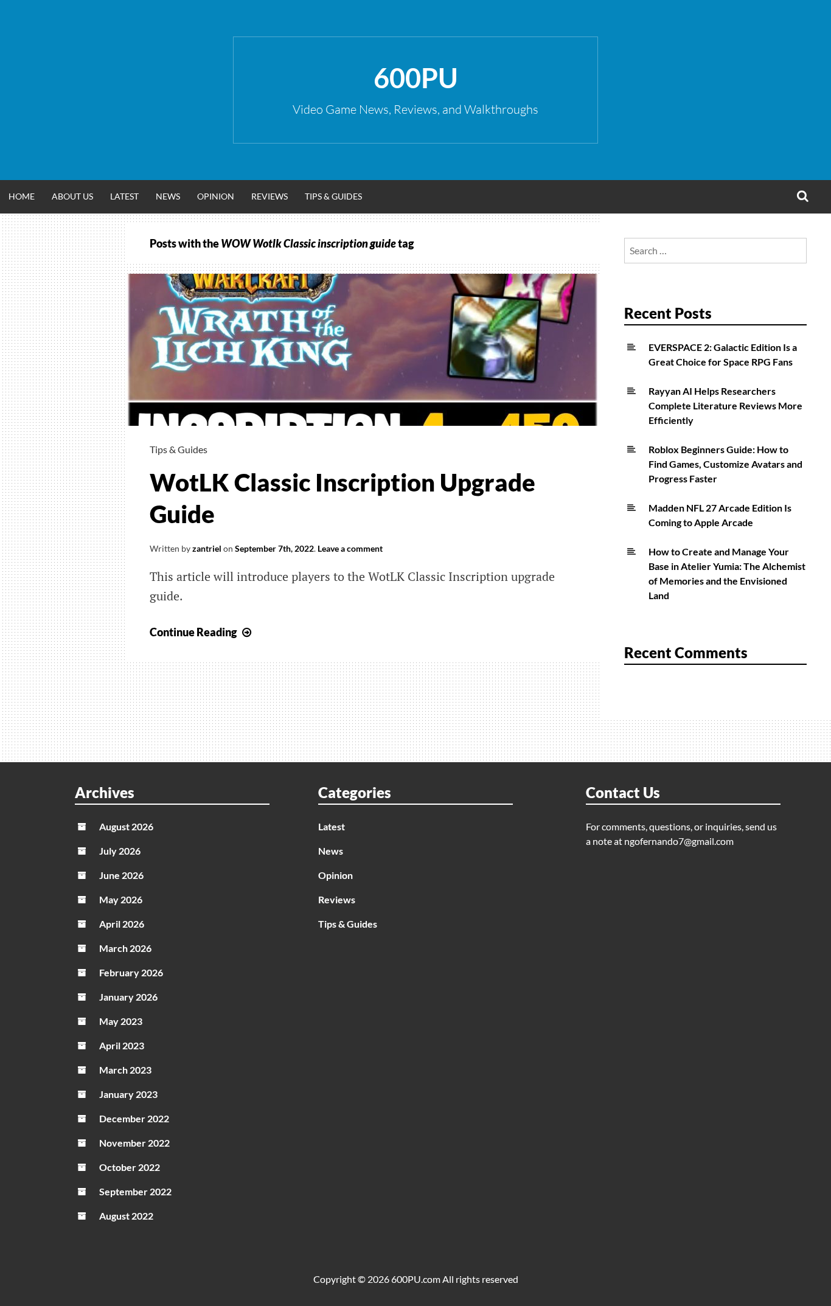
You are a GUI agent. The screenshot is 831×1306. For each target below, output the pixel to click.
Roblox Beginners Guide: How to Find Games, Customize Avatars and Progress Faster (725, 463)
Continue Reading (202, 632)
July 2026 (120, 850)
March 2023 (125, 1069)
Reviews (269, 196)
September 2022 (135, 1191)
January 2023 (128, 1094)
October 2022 (129, 1167)
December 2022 (134, 1118)
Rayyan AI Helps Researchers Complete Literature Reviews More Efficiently (725, 405)
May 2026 (120, 899)
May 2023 (120, 1021)
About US (72, 196)
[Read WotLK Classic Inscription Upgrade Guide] (362, 421)
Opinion (215, 196)
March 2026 (125, 948)
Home (22, 196)
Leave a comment (350, 548)
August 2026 (126, 826)
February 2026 (131, 972)
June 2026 (121, 875)
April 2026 (121, 923)
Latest (124, 196)
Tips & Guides (333, 196)
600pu (416, 77)
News (168, 196)
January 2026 (128, 996)
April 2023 (121, 1045)
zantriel (206, 548)
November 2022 (134, 1142)
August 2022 (126, 1215)
